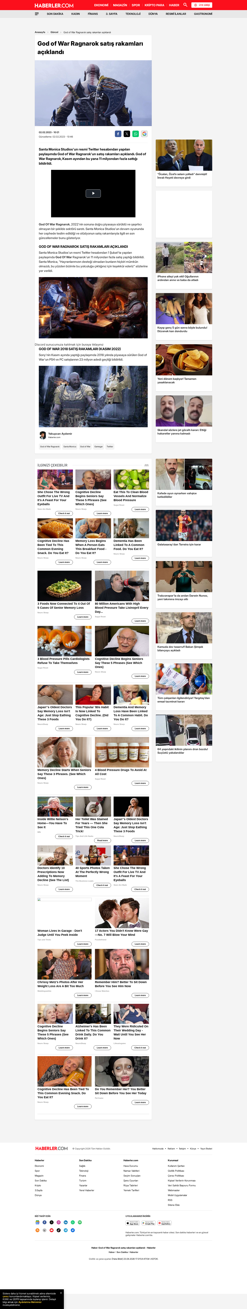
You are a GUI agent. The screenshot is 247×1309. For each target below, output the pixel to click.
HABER (174, 5)
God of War (85, 446)
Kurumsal (173, 1160)
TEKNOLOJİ (133, 13)
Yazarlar (83, 1185)
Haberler (39, 1160)
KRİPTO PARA (154, 5)
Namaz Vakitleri (131, 1170)
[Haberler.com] (51, 1149)
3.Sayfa (38, 1190)
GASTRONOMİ (203, 13)
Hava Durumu (131, 1165)
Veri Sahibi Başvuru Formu (182, 1185)
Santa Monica (70, 446)
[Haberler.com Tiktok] (58, 1230)
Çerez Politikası (176, 1175)
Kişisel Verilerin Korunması (182, 1180)
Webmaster (174, 1190)
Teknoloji (83, 1170)
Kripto (38, 1185)
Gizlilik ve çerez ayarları (100, 1258)
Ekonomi (39, 1165)
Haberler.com (131, 1160)
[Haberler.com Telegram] (65, 1230)
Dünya (38, 1195)
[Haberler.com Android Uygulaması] (148, 1223)
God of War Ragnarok (49, 446)
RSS (170, 1200)
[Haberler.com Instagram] (58, 1223)
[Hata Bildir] (117, 1258)
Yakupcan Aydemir (60, 433)
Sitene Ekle (174, 1204)
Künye (193, 1148)
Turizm (82, 1180)
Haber (112, 1252)
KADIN (75, 13)
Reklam (171, 1148)
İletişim (182, 1148)
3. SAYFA (111, 13)
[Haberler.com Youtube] (51, 1230)
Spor (37, 1170)
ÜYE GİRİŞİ (204, 5)
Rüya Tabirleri (131, 1185)
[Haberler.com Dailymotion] (72, 1230)
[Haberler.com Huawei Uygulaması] (164, 1223)
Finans (82, 1175)
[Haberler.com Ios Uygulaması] (133, 1223)
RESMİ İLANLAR (176, 13)
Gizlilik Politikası (176, 1170)
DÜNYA (153, 13)
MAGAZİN (120, 5)
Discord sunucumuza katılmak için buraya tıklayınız (69, 344)
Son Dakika (41, 1180)
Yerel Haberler (86, 1190)
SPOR (136, 5)
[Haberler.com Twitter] (51, 1223)
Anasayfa (40, 32)
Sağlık (82, 1165)
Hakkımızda (157, 1148)
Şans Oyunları (131, 1180)
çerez (6, 1296)
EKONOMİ (101, 5)
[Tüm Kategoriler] (37, 14)
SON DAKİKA (55, 13)
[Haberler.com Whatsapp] (72, 1223)
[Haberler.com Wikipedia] (44, 1230)
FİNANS (93, 13)
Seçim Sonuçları (132, 1175)
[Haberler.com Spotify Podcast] (80, 1223)
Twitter (110, 446)
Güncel (54, 32)
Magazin (39, 1175)
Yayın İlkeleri (206, 1148)
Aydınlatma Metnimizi (29, 1302)
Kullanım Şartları (176, 1165)
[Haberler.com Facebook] (44, 1223)
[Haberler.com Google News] (37, 1223)
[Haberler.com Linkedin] (65, 1223)
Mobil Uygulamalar (177, 1195)
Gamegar (98, 446)
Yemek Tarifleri (131, 1190)
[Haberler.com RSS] (37, 1230)
